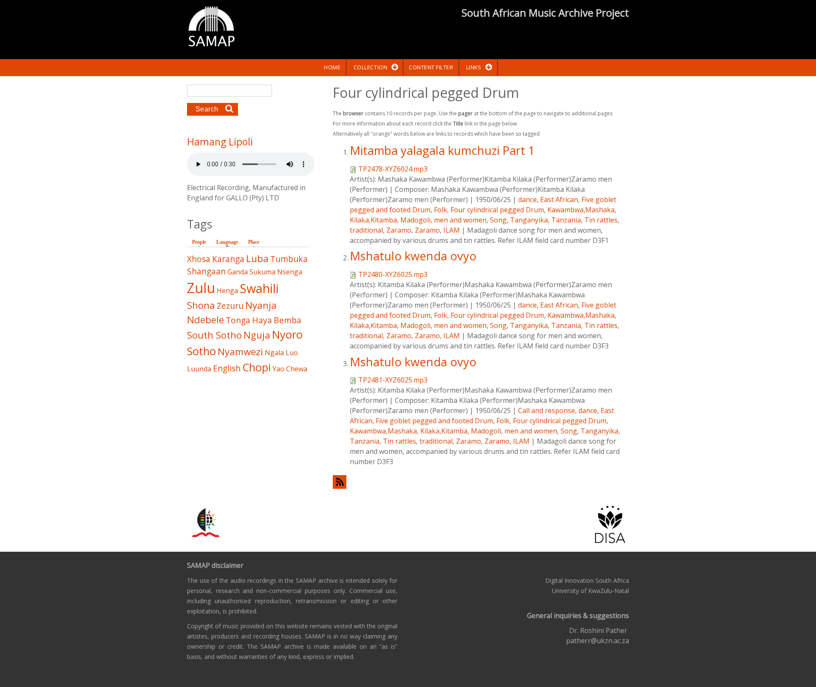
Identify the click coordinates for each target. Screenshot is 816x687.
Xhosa (198, 259)
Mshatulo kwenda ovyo (413, 256)
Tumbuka (289, 259)
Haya (262, 320)
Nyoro (287, 334)
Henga (227, 290)
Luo (292, 352)
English (227, 368)
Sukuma (262, 272)
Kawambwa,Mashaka (581, 209)
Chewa (296, 368)
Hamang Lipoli (220, 141)
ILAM (451, 230)
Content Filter (431, 67)
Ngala (274, 352)
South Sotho (214, 335)
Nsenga (289, 272)
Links (474, 67)
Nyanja (261, 305)
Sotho (201, 351)
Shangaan (206, 271)
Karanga (228, 259)
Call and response (546, 410)
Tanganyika (529, 220)
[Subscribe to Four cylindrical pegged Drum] (481, 481)
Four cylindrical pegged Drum (497, 209)
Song (498, 220)
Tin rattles (601, 220)
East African (559, 199)
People (199, 242)
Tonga (238, 320)
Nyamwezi (240, 351)
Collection (370, 67)
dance (527, 199)
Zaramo (398, 230)
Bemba (287, 320)
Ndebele (205, 319)
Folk (440, 209)
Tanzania (566, 220)
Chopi (256, 367)
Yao (278, 368)
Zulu (201, 288)
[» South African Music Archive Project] (211, 27)
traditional (366, 230)
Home (332, 67)
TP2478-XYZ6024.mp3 (393, 169)
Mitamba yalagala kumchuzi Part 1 (442, 150)
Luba (257, 258)
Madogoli (415, 220)
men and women (460, 220)
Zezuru (230, 305)
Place (253, 242)
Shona (201, 305)
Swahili (259, 288)
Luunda (199, 368)
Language (229, 242)
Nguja (257, 335)
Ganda (237, 272)
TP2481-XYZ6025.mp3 (393, 380)
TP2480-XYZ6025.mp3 (393, 274)
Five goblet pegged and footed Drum (434, 420)
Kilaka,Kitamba (373, 220)
